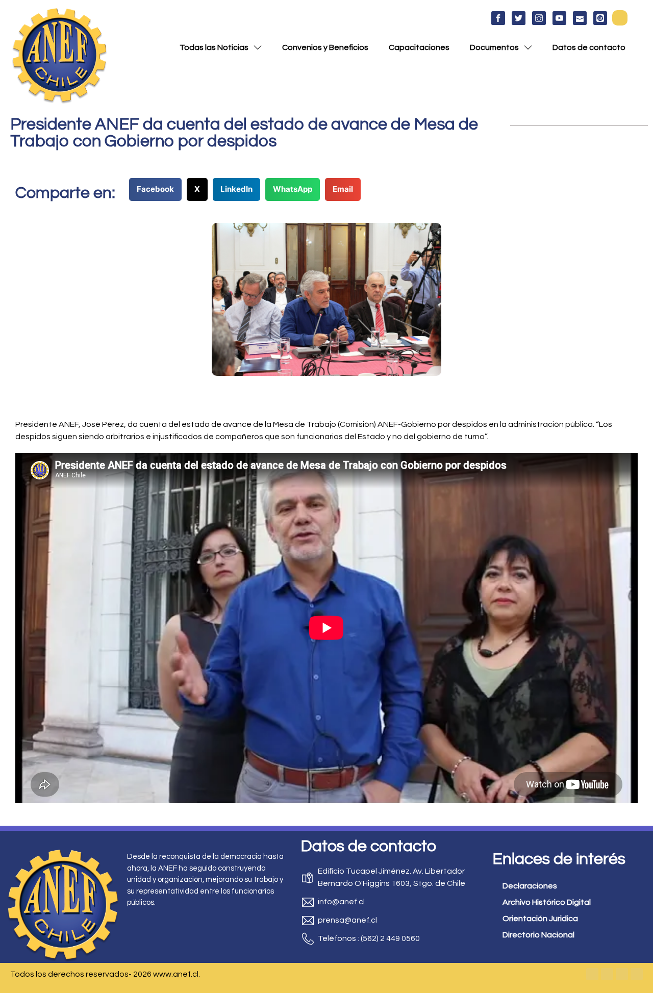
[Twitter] (607, 974)
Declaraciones (530, 886)
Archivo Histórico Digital (547, 902)
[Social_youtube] (559, 18)
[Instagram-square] (622, 974)
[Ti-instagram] (539, 18)
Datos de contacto (588, 47)
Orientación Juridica (540, 918)
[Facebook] (592, 974)
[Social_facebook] (498, 18)
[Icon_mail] (580, 18)
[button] (619, 18)
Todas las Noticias (214, 47)
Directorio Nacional (538, 935)
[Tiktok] (637, 974)
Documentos (494, 47)
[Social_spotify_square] (600, 18)
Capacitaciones (419, 47)
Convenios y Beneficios (325, 47)
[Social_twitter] (518, 18)
